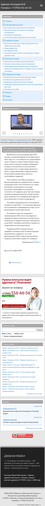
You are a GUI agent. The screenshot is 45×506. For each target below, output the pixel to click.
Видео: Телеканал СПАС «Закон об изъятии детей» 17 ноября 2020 (21, 352)
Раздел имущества (10, 48)
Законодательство (23, 140)
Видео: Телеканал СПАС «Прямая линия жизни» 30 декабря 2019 (20, 383)
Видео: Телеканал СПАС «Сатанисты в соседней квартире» (19, 378)
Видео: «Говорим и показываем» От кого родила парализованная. (19, 390)
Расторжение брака (11, 51)
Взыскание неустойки (11, 89)
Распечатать (16, 262)
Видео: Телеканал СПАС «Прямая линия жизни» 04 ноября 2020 (22, 356)
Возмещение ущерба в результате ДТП (17, 80)
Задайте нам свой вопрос (14, 306)
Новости (8, 92)
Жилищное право (12, 59)
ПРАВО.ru (37, 242)
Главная (8, 21)
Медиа (8, 96)
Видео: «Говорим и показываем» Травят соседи (18, 386)
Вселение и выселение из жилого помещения (19, 64)
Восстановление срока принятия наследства (19, 28)
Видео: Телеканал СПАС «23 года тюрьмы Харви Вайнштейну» (19, 373)
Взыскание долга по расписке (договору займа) (20, 77)
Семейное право (12, 40)
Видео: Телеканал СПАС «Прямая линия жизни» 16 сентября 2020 (20, 361)
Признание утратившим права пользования (19, 61)
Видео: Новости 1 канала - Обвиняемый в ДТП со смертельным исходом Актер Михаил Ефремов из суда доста (21, 367)
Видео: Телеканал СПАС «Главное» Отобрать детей (20, 348)
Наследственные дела (14, 25)
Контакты (9, 100)
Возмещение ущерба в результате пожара (18, 82)
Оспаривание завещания (12, 35)
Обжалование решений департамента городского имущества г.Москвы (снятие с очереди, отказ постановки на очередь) (23, 68)
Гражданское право (13, 74)
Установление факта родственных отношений (20, 37)
